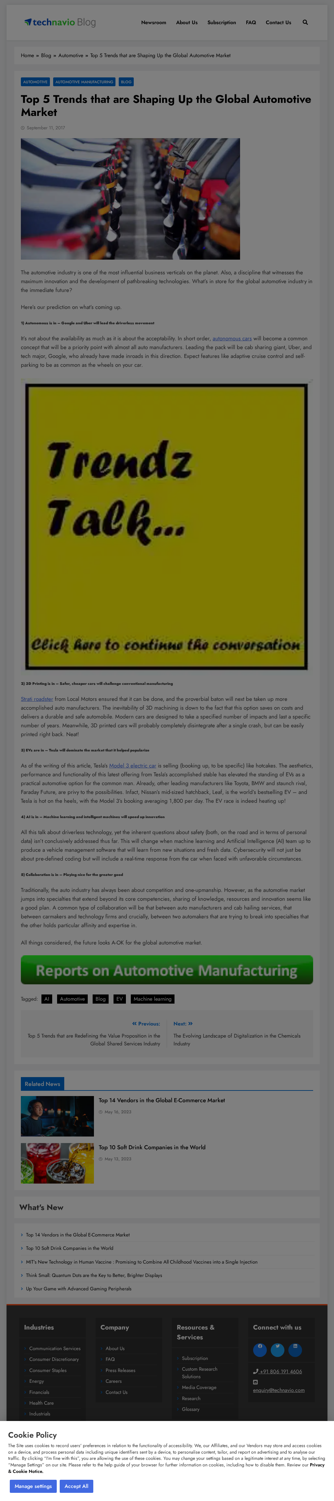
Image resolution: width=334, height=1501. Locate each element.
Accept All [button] (76, 1486)
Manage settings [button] (33, 1486)
